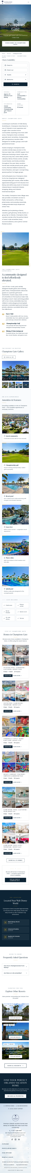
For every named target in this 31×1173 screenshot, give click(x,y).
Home (3, 53)
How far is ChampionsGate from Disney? (14, 966)
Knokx (25, 1167)
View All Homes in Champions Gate (15, 880)
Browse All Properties (16, 1096)
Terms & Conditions (9, 1164)
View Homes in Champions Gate (15, 43)
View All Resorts (14, 1065)
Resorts (9, 53)
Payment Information (21, 1164)
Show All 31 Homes (15, 860)
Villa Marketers (14, 1167)
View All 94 (10, 357)
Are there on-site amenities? (13, 973)
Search (16, 84)
